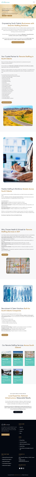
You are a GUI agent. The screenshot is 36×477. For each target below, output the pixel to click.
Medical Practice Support (6, 459)
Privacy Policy (22, 440)
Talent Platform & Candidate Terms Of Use (26, 449)
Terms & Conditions (23, 442)
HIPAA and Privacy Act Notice (25, 444)
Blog (20, 433)
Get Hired (10, 15)
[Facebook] (19, 468)
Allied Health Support (6, 461)
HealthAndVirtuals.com (17, 474)
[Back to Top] (33, 473)
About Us (21, 427)
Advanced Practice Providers (7, 457)
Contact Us (22, 429)
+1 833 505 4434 (22, 459)
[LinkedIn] (21, 468)
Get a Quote (4, 15)
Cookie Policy (22, 446)
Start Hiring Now (5, 434)
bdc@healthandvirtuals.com (24, 461)
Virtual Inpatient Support (6, 463)
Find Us (21, 431)
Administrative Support (6, 465)
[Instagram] (23, 468)
